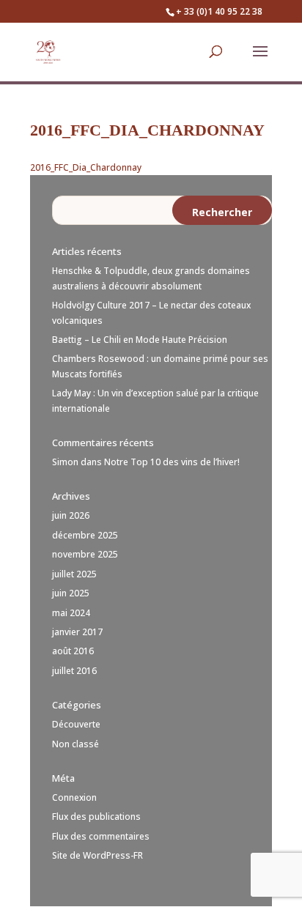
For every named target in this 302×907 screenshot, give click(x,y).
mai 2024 (71, 613)
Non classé (75, 744)
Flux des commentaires (101, 836)
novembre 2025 (85, 554)
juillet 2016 (74, 670)
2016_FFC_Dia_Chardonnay (85, 167)
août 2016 (73, 651)
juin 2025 (70, 593)
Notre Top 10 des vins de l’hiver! (172, 462)
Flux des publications (96, 816)
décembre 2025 (85, 535)
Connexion (74, 797)
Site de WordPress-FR (97, 855)
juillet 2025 (74, 574)
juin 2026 (70, 515)
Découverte (76, 724)
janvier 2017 (77, 632)
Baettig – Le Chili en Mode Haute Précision (139, 339)
